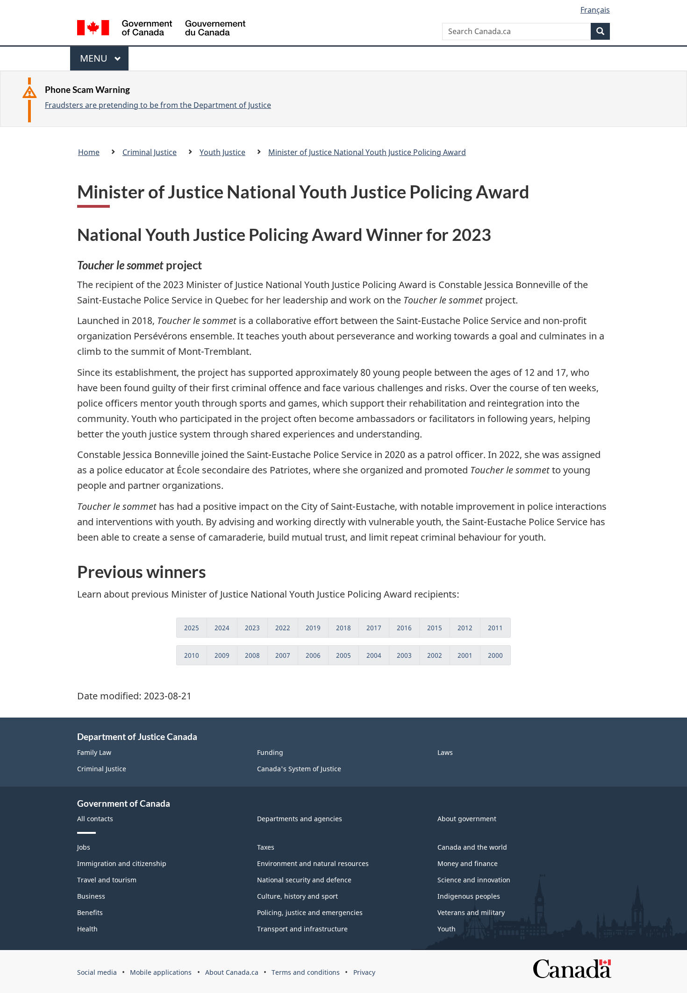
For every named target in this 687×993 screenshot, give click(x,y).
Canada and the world (472, 847)
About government (466, 818)
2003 (404, 655)
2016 (404, 627)
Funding (270, 752)
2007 (282, 655)
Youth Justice (222, 152)
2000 (495, 655)
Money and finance (467, 863)
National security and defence (304, 879)
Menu (95, 61)
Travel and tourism (106, 879)
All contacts (95, 818)
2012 (465, 627)
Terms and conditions (306, 972)
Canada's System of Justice (299, 768)
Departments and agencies (299, 818)
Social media (97, 972)
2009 (222, 655)
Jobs (83, 847)
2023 (252, 627)
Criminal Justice (149, 152)
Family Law (94, 752)
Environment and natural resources (313, 863)
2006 (313, 655)
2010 (191, 655)
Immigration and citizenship (121, 863)
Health (87, 928)
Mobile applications (161, 972)
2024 (222, 627)
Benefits (90, 912)
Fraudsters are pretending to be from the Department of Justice (158, 105)
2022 (282, 627)
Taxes (265, 847)
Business (91, 896)
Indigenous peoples (468, 896)
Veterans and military (471, 912)
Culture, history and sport (297, 896)
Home (89, 152)
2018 (343, 627)
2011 (495, 627)
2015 (434, 627)
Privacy (364, 972)
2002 (434, 655)
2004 (373, 655)
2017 (373, 627)
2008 (252, 655)
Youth (446, 928)
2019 (313, 627)
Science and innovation (473, 879)
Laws (445, 752)
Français (595, 10)
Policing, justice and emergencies (310, 912)
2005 (343, 655)
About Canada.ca (231, 972)
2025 (191, 627)
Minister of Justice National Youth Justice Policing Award (367, 152)
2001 (465, 655)
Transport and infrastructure (302, 928)
